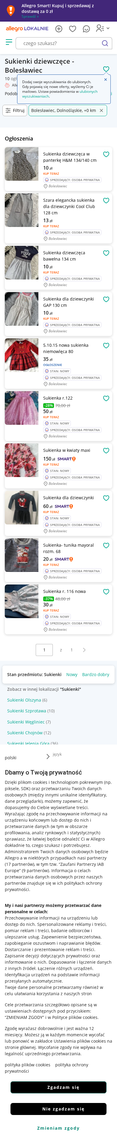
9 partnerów (35, 870)
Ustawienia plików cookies (80, 1041)
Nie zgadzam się (63, 1109)
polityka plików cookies (27, 1065)
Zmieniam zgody (58, 1128)
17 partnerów (19, 864)
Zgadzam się (63, 1087)
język (57, 754)
